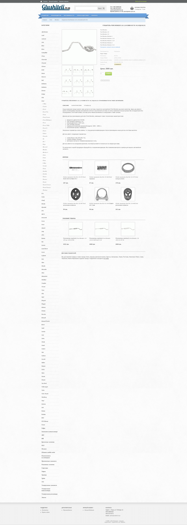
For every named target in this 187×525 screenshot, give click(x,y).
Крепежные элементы (48, 442)
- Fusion (44, 131)
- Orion (44, 155)
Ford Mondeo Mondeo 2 (106, 42)
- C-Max (44, 104)
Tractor (43, 380)
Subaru (44, 356)
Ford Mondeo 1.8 (104, 32)
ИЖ (43, 438)
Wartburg (44, 397)
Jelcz (43, 235)
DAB (43, 70)
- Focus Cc (44, 128)
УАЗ (43, 482)
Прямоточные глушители (49, 461)
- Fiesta (44, 114)
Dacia (43, 73)
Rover (43, 325)
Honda (43, 204)
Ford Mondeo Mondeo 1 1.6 (107, 38)
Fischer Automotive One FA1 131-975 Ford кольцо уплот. (127, 178)
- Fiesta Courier (46, 117)
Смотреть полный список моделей (110, 47)
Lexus (43, 252)
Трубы (43, 478)
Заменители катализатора (49, 432)
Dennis (43, 90)
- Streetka (44, 171)
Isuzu (43, 221)
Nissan (43, 287)
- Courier (44, 106)
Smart (43, 345)
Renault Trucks (46, 321)
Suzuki (43, 359)
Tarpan (43, 366)
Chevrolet (44, 59)
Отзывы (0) (87, 105)
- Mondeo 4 (45, 152)
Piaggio (44, 304)
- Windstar (44, 190)
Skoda (43, 342)
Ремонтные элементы (48, 464)
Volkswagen (45, 387)
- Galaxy (44, 133)
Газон (43, 425)
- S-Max (44, 163)
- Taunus (44, 176)
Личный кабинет (53, 1)
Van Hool (44, 383)
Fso (43, 193)
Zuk (43, 407)
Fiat (43, 97)
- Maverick (44, 147)
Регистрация (143, 1)
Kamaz (43, 238)
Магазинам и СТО (69, 15)
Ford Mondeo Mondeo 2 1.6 (107, 45)
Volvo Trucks (45, 394)
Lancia (43, 245)
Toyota (43, 376)
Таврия (44, 471)
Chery (43, 56)
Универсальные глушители (49, 485)
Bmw (43, 46)
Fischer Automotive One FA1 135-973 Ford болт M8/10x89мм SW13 (74, 178)
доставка (106, 258)
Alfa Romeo (45, 32)
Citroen (44, 66)
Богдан (44, 414)
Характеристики (76, 105)
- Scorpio (44, 166)
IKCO (43, 214)
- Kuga (44, 144)
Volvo (43, 390)
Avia (43, 42)
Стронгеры (45, 468)
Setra (43, 338)
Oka (43, 293)
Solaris (43, 349)
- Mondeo (44, 149)
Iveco (43, 224)
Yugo (43, 400)
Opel (43, 297)
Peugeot (44, 300)
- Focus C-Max (45, 125)
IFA (43, 211)
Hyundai (44, 207)
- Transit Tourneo (46, 187)
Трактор (44, 475)
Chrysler (44, 63)
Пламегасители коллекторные (46, 457)
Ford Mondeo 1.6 (104, 34)
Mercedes (44, 269)
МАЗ (43, 445)
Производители (56, 15)
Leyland (44, 255)
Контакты (95, 15)
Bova (43, 49)
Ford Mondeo (103, 29)
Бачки (43, 411)
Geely (43, 197)
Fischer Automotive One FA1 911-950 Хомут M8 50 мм (101, 204)
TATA (43, 369)
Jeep (43, 231)
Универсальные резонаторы (49, 494)
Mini (43, 273)
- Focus (44, 122)
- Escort (44, 109)
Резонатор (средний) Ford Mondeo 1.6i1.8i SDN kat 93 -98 (99, 239)
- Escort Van (45, 112)
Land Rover (45, 249)
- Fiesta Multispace (47, 120)
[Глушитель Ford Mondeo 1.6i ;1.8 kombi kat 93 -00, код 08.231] (79, 63)
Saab (43, 328)
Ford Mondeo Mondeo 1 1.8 (107, 40)
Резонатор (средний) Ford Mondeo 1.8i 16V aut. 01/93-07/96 (74, 239)
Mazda (43, 266)
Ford (43, 101)
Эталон (44, 497)
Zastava (44, 404)
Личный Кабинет (89, 510)
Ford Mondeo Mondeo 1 (106, 36)
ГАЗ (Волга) (45, 421)
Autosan (44, 39)
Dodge (43, 94)
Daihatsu (44, 84)
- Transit (44, 182)
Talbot (43, 362)
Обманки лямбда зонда (48, 452)
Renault (44, 318)
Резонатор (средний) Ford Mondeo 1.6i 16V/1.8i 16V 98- (127, 239)
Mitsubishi (44, 276)
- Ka (43, 139)
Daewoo (44, 77)
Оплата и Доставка (83, 15)
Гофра (43, 428)
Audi (43, 35)
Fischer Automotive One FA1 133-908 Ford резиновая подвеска (127, 204)
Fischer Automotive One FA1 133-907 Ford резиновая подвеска (74, 204)
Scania (43, 331)
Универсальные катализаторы (46, 489)
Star (43, 352)
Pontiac (43, 311)
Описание (66, 105)
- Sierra (44, 168)
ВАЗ (43, 418)
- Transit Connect (46, 184)
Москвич (44, 449)
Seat (43, 335)
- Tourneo (44, 179)
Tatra (43, 373)
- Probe (44, 157)
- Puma (44, 160)
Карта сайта (46, 512)
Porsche (44, 314)
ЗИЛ (43, 435)
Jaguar (43, 228)
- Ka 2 (43, 141)
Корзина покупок (63, 1)
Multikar (44, 280)
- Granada (44, 136)
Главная (45, 1)
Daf (43, 80)
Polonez (44, 307)
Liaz (43, 259)
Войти (137, 1)
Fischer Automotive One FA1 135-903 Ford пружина (100, 178)
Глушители (45, 15)
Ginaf (43, 200)
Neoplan (44, 283)
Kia (42, 242)
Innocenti (44, 217)
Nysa (43, 290)
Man (43, 262)
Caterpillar (44, 53)
